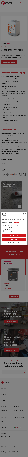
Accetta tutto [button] (14, 235)
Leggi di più (16, 222)
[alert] (14, 228)
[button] (14, 242)
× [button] (25, 213)
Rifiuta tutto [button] (14, 239)
